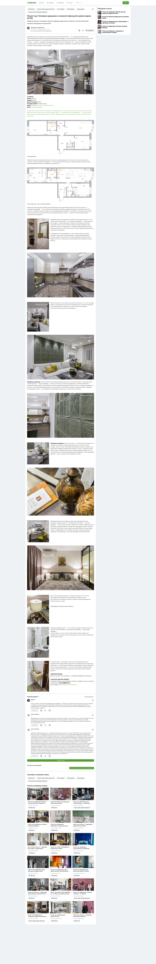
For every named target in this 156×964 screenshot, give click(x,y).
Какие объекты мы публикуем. (68, 684)
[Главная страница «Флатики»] (31, 3)
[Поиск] (77, 3)
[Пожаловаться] (93, 9)
